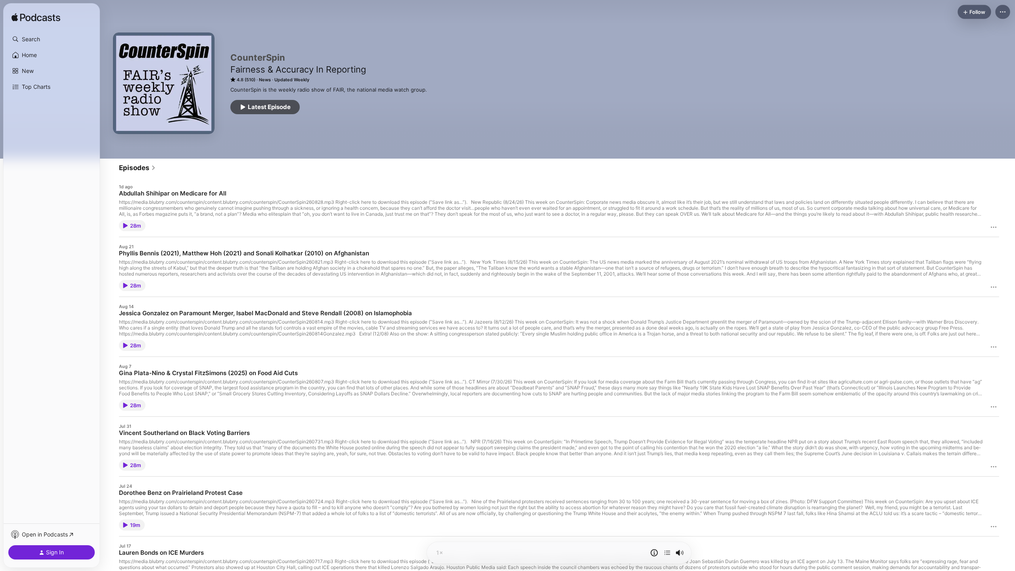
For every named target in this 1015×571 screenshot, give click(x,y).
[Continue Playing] (667, 552)
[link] (137, 167)
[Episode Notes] (654, 552)
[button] (51, 39)
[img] (35, 18)
